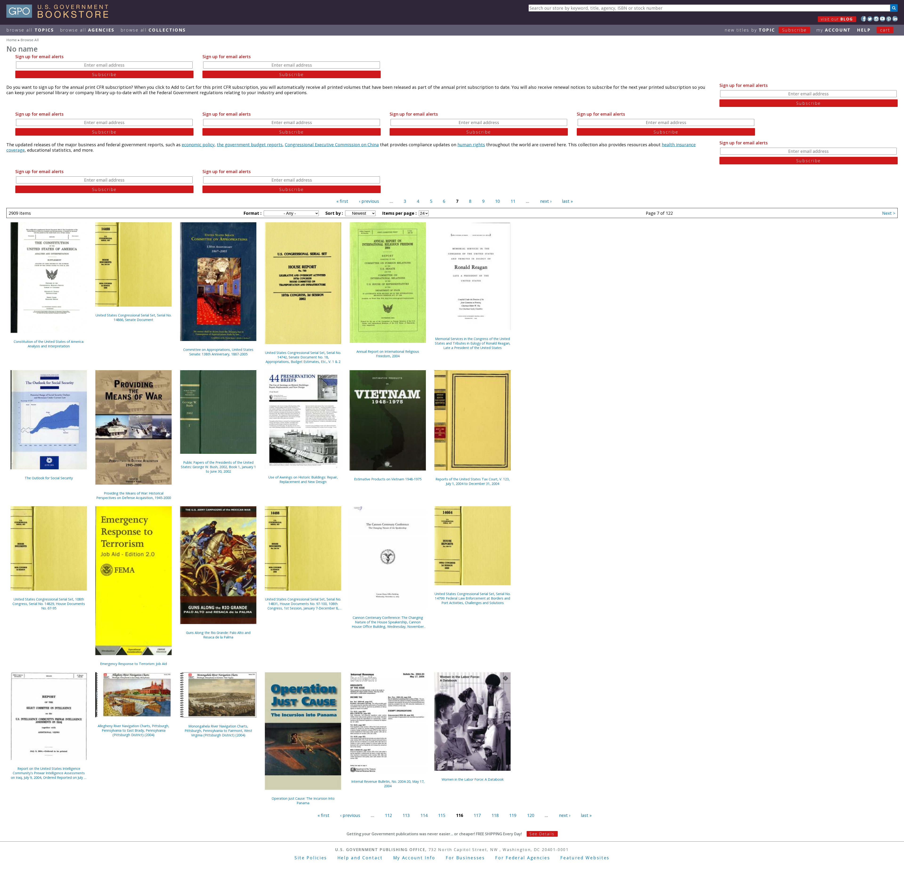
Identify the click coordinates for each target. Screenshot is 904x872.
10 (497, 201)
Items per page (399, 213)
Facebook (863, 18)
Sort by (333, 213)
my (833, 30)
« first (342, 201)
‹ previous (369, 201)
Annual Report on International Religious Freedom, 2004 (387, 353)
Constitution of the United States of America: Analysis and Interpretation (49, 343)
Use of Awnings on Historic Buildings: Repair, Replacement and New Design (303, 479)
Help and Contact (360, 857)
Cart (885, 30)
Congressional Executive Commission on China (332, 144)
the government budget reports (249, 144)
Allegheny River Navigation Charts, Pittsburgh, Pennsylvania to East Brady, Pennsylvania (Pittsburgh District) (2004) (133, 730)
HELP (864, 30)
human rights (471, 144)
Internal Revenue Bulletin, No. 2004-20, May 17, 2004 (387, 783)
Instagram (876, 18)
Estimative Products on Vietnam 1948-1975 (387, 479)
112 (388, 815)
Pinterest (889, 18)
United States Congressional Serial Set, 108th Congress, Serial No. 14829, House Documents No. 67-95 (48, 603)
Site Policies (311, 857)
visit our (837, 19)
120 (530, 815)
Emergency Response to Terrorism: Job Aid (133, 663)
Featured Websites (584, 857)
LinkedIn (895, 18)
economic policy (198, 144)
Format (251, 213)
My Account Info (414, 857)
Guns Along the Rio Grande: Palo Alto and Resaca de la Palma (218, 634)
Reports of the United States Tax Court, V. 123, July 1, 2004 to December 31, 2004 (473, 481)
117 (477, 815)
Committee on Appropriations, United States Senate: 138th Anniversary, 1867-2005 (218, 351)
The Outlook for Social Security (49, 478)
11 (513, 201)
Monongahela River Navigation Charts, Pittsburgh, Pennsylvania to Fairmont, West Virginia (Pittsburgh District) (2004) (218, 730)
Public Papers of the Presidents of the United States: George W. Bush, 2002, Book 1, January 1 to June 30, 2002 (218, 467)
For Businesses (465, 857)
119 (512, 815)
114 (424, 815)
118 (495, 815)
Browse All (30, 30)
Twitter (870, 18)
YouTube (882, 18)
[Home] (59, 16)
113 (406, 815)
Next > (888, 213)
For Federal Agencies (522, 857)
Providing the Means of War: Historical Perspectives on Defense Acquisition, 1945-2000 (133, 495)
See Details (541, 833)
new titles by (766, 30)
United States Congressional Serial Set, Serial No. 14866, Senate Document (134, 317)
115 (441, 815)
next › (545, 201)
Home (11, 39)
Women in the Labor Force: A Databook (473, 779)
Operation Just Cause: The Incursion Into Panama (303, 800)
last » (567, 201)
